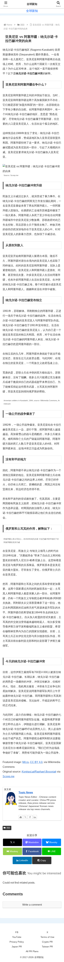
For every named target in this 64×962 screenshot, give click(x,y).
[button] (41, 860)
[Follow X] (25, 817)
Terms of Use (47, 937)
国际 (8, 828)
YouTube (16, 937)
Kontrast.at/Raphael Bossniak (39, 771)
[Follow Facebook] (30, 817)
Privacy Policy (17, 941)
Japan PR (17, 946)
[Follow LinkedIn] (35, 817)
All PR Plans (32, 951)
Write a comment (32, 904)
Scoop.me (8, 776)
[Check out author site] (21, 817)
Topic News (26, 792)
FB (16, 932)
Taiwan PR (47, 946)
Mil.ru (25, 762)
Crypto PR (47, 941)
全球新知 (32, 4)
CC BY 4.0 (36, 762)
